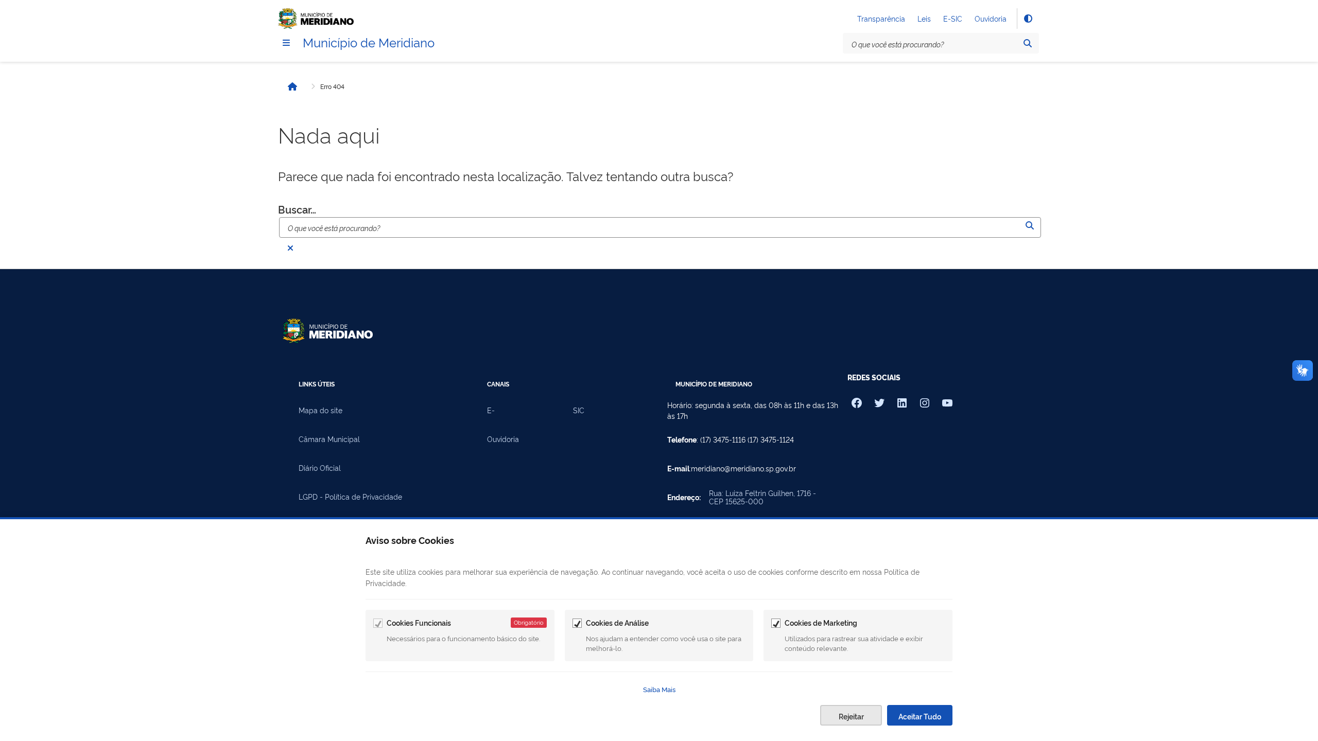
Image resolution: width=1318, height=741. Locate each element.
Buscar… (297, 209)
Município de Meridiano (369, 41)
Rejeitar (851, 716)
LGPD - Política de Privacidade (350, 496)
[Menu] (286, 42)
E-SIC (952, 18)
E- (491, 410)
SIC (578, 410)
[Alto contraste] (1027, 18)
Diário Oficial (320, 468)
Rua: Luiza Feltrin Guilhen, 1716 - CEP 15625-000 (762, 497)
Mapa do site (320, 410)
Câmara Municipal (329, 439)
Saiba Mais (659, 689)
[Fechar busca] (290, 248)
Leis (924, 18)
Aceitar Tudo (919, 716)
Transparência (881, 18)
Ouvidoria (991, 18)
